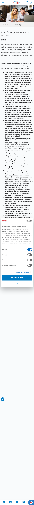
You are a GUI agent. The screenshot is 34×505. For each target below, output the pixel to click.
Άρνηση (17, 283)
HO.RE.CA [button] (5, 25)
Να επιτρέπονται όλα (17, 277)
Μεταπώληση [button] (18, 25)
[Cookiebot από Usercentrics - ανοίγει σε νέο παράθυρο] (25, 221)
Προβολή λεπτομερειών (22, 272)
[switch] (29, 254)
